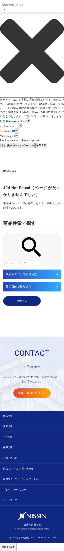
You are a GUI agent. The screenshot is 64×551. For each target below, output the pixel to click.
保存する (41, 145)
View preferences (24, 145)
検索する (22, 301)
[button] (32, 51)
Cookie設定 (8, 546)
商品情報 (7, 415)
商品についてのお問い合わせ (18, 468)
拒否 (9, 145)
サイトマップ (10, 500)
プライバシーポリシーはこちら (42, 116)
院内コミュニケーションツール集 (20, 479)
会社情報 (7, 436)
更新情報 (7, 426)
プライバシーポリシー (14, 489)
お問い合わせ (10, 458)
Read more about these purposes (20, 140)
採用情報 (7, 447)
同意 (3, 145)
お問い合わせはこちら (30, 392)
